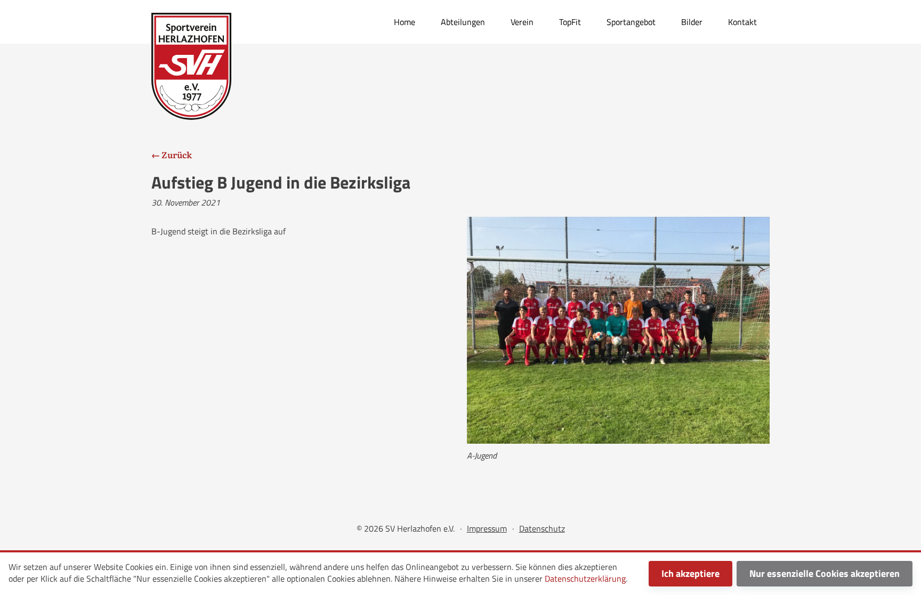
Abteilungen (463, 21)
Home (404, 21)
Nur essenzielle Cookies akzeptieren (824, 573)
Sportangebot (631, 21)
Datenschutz (542, 528)
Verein (522, 21)
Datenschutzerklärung (585, 578)
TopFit (570, 21)
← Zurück (171, 154)
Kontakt (742, 21)
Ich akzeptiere (690, 573)
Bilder (691, 21)
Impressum (487, 528)
